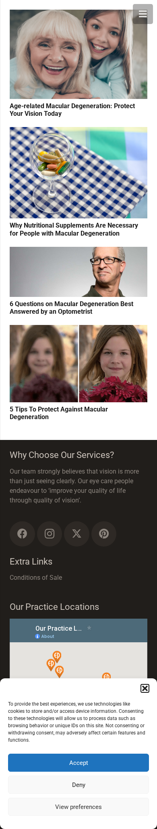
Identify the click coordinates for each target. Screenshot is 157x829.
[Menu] (143, 14)
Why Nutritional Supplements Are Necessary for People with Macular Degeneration (74, 229)
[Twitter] (76, 534)
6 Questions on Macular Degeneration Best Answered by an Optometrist (71, 307)
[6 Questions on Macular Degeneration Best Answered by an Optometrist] (78, 251)
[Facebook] (22, 534)
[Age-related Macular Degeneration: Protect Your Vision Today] (78, 14)
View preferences (78, 807)
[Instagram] (49, 534)
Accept (78, 762)
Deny (78, 785)
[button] (145, 688)
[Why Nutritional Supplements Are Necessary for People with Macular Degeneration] (78, 131)
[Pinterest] (104, 534)
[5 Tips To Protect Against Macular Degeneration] (78, 329)
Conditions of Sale (36, 577)
